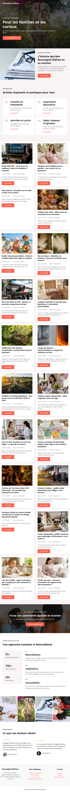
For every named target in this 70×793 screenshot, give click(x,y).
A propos (59, 773)
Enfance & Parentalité (35, 773)
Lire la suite (8, 183)
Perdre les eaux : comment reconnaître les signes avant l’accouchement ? (50, 582)
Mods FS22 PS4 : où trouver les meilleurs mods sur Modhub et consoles (15, 168)
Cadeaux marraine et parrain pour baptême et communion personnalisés (52, 304)
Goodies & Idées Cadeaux (35, 779)
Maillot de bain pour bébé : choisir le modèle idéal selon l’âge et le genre (17, 257)
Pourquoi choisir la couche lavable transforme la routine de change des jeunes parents (16, 514)
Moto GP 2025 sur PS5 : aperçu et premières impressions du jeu (16, 303)
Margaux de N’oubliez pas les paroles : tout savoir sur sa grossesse (50, 168)
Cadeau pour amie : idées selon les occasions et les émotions (52, 213)
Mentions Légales (60, 777)
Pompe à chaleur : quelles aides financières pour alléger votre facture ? (51, 490)
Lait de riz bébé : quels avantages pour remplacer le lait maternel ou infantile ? (16, 582)
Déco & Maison (35, 775)
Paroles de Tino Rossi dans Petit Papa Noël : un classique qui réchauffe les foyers (15, 490)
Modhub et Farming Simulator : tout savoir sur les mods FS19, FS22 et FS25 (17, 398)
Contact (59, 775)
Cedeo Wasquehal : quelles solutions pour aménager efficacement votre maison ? (53, 536)
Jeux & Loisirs (35, 777)
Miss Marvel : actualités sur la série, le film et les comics (17, 191)
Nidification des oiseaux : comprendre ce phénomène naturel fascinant (17, 350)
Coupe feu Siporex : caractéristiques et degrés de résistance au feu (50, 350)
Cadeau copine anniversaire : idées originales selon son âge (52, 397)
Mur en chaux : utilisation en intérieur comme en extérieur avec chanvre (52, 258)
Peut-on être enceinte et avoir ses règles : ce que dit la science (16, 443)
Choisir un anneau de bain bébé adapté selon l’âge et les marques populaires (52, 444)
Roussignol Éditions (11, 3)
